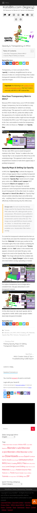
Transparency (23, 335)
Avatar (27, 444)
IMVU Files (22, 463)
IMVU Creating (21, 332)
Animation (15, 444)
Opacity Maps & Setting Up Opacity (14, 55)
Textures (15, 335)
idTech (30, 460)
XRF (29, 335)
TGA (9, 473)
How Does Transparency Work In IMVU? (15, 53)
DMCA (13, 505)
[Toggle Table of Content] (31, 51)
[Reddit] (17, 63)
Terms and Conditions (20, 385)
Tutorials (6, 330)
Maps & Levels (32, 466)
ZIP (28, 476)
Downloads (11, 456)
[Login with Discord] (25, 393)
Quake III (14, 469)
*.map (4, 444)
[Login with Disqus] (5, 396)
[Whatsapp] (20, 63)
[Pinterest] (13, 63)
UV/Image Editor (12, 476)
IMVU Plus (29, 463)
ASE (24, 444)
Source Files (26, 470)
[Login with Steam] (21, 393)
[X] (7, 63)
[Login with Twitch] (28, 393)
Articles (20, 444)
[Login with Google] (15, 393)
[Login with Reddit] (8, 396)
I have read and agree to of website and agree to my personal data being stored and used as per (17, 388)
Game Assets (7, 460)
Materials (32, 332)
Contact (33, 507)
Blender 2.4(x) (14, 448)
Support (10, 510)
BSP (3, 456)
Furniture (32, 456)
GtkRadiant (23, 460)
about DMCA (20, 505)
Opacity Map (5, 335)
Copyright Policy (6, 502)
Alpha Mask (9, 444)
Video (24, 476)
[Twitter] (23, 63)
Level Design (10, 466)
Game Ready (15, 460)
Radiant (19, 470)
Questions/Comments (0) (10, 372)
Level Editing (20, 466)
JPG (27, 332)
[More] (27, 63)
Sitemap (28, 505)
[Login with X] (8, 393)
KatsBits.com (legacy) (18, 7)
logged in (15, 378)
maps (27, 466)
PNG (11, 335)
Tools (12, 473)
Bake (31, 444)
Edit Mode (21, 456)
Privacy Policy (5, 505)
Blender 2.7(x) (8, 332)
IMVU (14, 332)
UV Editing (20, 476)
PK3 (11, 469)
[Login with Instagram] (18, 393)
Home (3, 507)
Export (26, 456)
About (28, 507)
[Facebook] (3, 63)
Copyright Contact (17, 502)
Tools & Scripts (19, 473)
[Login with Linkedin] (11, 393)
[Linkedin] (10, 63)
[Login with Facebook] (5, 393)
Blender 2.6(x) (13, 452)
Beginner (4, 448)
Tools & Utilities (27, 473)
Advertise (28, 502)
